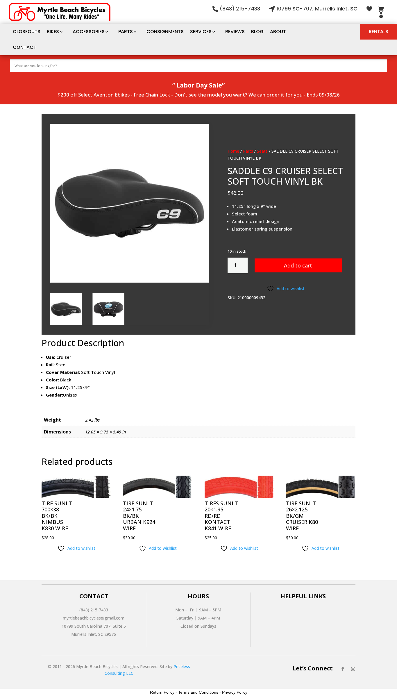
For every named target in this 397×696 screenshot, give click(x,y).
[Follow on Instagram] (353, 669)
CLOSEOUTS (26, 31)
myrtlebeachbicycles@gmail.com (93, 618)
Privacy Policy (234, 692)
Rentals (378, 31)
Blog (257, 31)
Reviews (235, 31)
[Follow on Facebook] (343, 669)
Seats (262, 151)
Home (233, 151)
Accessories (89, 31)
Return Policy (162, 692)
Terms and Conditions (198, 692)
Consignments (165, 31)
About (278, 31)
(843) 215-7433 (240, 8)
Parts (125, 31)
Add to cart (298, 265)
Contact (24, 47)
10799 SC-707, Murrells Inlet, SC (316, 8)
